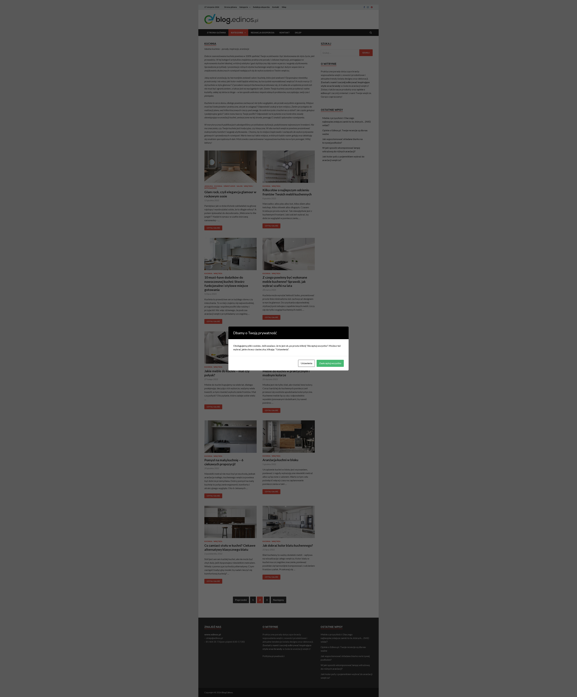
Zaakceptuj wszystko (330, 363)
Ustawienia (306, 363)
